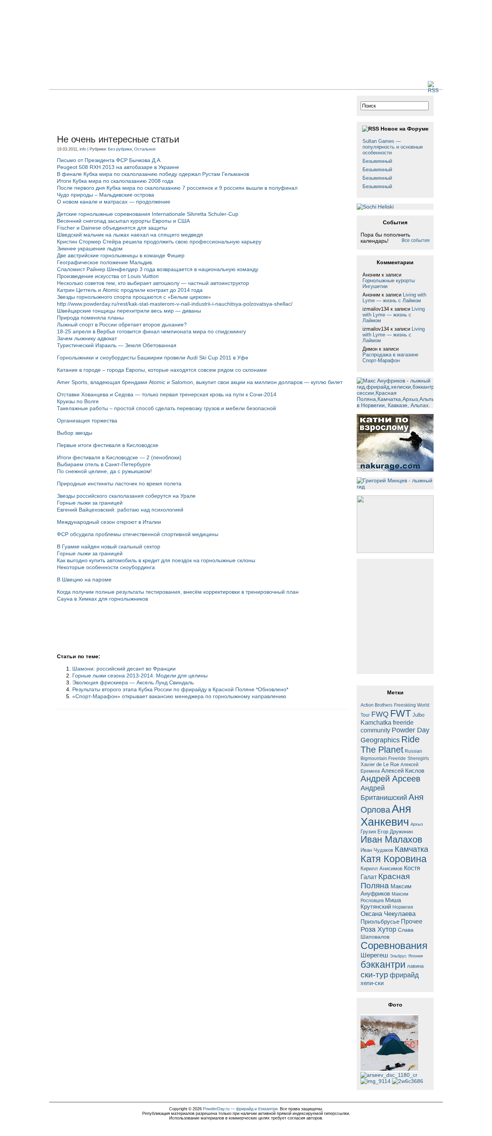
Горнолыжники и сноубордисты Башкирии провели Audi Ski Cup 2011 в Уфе (152, 357)
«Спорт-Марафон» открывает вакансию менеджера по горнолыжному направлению (179, 696)
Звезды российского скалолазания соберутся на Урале (126, 496)
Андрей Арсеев (391, 778)
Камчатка (411, 849)
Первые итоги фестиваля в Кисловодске (107, 445)
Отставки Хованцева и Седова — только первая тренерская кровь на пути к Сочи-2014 (166, 394)
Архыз (417, 824)
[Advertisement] (197, 113)
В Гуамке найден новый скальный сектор (108, 546)
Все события (416, 240)
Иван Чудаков (377, 850)
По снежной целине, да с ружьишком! (104, 471)
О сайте (337, 84)
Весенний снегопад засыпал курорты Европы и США (123, 221)
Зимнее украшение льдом (90, 248)
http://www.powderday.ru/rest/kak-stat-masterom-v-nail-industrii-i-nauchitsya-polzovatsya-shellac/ (175, 304)
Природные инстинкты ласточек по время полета (119, 483)
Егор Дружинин (395, 832)
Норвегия (402, 906)
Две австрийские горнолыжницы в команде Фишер (120, 255)
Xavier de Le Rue (380, 764)
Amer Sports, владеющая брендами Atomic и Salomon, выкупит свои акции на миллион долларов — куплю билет (199, 382)
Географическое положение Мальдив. (105, 262)
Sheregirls (418, 758)
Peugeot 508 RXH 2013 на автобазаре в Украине (118, 167)
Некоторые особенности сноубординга (106, 567)
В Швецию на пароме (84, 579)
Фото (179, 84)
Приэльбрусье (380, 921)
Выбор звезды (74, 433)
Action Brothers (376, 704)
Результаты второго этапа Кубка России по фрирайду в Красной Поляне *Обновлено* (180, 689)
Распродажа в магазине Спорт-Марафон (390, 357)
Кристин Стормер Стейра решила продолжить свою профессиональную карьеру (159, 241)
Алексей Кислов (402, 770)
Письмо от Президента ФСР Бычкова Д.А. (109, 160)
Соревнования (394, 945)
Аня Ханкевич (386, 815)
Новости (96, 84)
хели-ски (372, 983)
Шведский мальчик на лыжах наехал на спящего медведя (130, 235)
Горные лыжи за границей (90, 503)
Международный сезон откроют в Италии (109, 522)
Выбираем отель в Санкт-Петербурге (104, 464)
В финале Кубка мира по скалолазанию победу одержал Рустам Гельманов (153, 174)
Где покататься (297, 84)
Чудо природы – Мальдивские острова (105, 195)
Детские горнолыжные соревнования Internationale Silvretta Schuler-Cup (147, 214)
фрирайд (404, 975)
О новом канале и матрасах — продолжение (113, 202)
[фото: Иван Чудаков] (407, 1081)
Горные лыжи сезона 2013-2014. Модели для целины (140, 675)
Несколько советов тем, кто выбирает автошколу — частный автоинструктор (153, 283)
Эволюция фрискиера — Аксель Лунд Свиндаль (133, 682)
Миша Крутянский (381, 903)
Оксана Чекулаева (388, 913)
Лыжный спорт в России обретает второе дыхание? (122, 324)
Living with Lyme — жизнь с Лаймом (394, 297)
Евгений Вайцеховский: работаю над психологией (120, 510)
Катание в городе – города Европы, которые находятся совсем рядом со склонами (162, 370)
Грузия (368, 832)
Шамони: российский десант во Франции (124, 669)
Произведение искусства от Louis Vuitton (108, 276)
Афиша (232, 84)
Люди (260, 84)
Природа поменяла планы (90, 318)
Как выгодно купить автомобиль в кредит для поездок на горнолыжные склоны (156, 560)
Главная (65, 84)
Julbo (418, 715)
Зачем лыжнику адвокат (87, 338)
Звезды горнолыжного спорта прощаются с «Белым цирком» (134, 297)
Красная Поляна (385, 881)
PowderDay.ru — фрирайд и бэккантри (240, 1108)
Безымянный (377, 161)
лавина (415, 966)
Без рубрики (120, 149)
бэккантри (383, 964)
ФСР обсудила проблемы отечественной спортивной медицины (137, 534)
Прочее (411, 921)
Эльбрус (398, 956)
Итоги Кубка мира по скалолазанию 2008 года (115, 181)
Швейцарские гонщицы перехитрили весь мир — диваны (129, 311)
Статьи (127, 84)
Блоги (154, 84)
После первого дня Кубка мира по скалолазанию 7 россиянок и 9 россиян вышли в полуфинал (177, 188)
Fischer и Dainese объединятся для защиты (112, 228)
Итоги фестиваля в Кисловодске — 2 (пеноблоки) (119, 457)
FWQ (380, 714)
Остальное (145, 149)
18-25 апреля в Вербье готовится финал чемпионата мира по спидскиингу (151, 331)
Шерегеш (374, 955)
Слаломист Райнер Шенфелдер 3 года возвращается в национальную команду (157, 269)
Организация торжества (87, 420)
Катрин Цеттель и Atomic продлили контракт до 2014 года (130, 290)
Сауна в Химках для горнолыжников (102, 599)
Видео (204, 84)
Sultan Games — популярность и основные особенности (392, 147)
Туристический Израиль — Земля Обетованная (116, 345)
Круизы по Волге (78, 401)
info (83, 149)
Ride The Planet (390, 744)
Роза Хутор (378, 929)
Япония (415, 956)
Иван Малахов (391, 840)
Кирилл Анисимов (381, 868)
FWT (400, 713)
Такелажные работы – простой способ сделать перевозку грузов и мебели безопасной (166, 408)
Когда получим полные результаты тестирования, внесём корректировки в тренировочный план (178, 592)
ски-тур (374, 974)
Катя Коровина (394, 859)
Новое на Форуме (405, 129)
